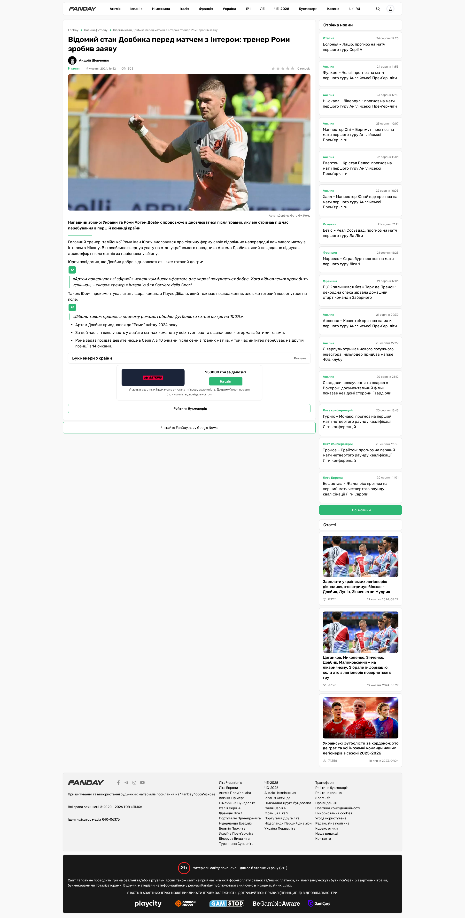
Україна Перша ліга (279, 828)
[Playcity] (148, 904)
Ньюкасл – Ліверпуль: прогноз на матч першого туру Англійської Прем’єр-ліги (360, 104)
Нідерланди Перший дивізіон (288, 823)
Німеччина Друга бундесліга (287, 803)
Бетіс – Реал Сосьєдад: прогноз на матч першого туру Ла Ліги (360, 233)
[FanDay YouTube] (142, 783)
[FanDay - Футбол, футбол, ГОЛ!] (82, 9)
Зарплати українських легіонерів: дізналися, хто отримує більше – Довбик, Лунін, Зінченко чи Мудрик (356, 586)
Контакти (323, 839)
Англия (328, 66)
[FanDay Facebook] (118, 783)
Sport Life (322, 798)
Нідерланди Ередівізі (235, 823)
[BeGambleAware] (276, 904)
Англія (115, 9)
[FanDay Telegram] (126, 783)
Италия (73, 68)
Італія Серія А (229, 808)
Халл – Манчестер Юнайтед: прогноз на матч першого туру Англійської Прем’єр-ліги (360, 201)
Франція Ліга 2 (276, 813)
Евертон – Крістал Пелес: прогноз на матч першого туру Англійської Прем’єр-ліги (357, 168)
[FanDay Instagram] (134, 783)
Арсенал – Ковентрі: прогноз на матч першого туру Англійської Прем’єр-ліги (360, 323)
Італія (184, 9)
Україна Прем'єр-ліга (236, 834)
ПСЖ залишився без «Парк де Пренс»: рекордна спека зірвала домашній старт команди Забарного (359, 292)
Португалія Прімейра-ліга (240, 818)
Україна (229, 9)
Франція (206, 9)
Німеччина (161, 9)
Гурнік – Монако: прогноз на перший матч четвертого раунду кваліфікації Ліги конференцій (357, 421)
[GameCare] (319, 904)
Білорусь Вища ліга (234, 839)
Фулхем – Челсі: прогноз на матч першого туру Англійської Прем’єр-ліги (360, 75)
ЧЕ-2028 (281, 9)
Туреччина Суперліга (236, 844)
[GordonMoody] (185, 904)
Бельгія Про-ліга (232, 828)
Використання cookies (333, 813)
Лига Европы (333, 477)
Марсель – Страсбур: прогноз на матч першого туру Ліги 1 (358, 261)
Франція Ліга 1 (230, 813)
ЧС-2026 (271, 788)
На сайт (226, 381)
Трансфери (324, 783)
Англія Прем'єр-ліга (235, 793)
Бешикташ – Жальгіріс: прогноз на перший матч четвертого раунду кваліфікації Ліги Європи (355, 488)
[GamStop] (226, 904)
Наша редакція (327, 834)
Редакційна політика (332, 823)
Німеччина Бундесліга (237, 803)
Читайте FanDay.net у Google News (189, 428)
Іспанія (136, 9)
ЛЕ (262, 9)
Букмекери (308, 9)
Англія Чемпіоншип (280, 793)
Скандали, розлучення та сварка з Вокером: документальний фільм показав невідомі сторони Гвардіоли (357, 387)
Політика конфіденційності (337, 808)
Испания (329, 224)
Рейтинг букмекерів (190, 409)
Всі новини (361, 510)
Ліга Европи (228, 788)
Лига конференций (338, 410)
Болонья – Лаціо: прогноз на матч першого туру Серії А (354, 47)
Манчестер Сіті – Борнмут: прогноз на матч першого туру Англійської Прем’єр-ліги (358, 134)
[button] (378, 9)
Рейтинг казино (328, 793)
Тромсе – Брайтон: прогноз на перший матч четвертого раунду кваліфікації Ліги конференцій (359, 455)
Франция (330, 252)
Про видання (326, 803)
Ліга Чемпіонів (230, 783)
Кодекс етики (326, 828)
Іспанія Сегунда (277, 798)
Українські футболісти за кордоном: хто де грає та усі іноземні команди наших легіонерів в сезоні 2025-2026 (360, 748)
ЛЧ (248, 9)
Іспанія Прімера (232, 798)
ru (358, 9)
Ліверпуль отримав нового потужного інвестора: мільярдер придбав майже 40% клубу (358, 354)
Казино (333, 9)
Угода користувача (331, 818)
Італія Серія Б (275, 808)
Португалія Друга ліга (282, 818)
